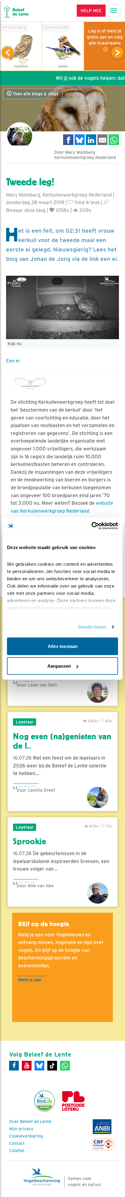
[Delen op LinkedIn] (91, 139)
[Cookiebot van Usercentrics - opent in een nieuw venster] (91, 526)
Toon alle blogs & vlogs (35, 93)
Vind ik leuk (86, 202)
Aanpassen (59, 666)
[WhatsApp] (65, 1066)
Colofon (16, 1150)
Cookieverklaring (26, 1136)
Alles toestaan (63, 646)
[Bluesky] (39, 1066)
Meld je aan (29, 979)
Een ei (13, 361)
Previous (8, 52)
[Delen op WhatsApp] (114, 139)
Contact (17, 1143)
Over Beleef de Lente (30, 1121)
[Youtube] (27, 1066)
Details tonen (92, 626)
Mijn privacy (21, 1128)
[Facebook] (14, 1066)
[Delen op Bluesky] (80, 139)
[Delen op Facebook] (68, 139)
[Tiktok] (52, 1066)
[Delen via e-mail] (102, 139)
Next (117, 52)
